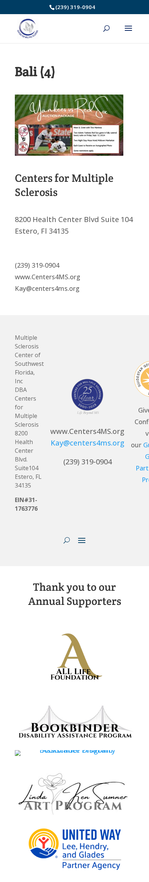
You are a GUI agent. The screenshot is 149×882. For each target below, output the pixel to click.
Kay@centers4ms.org (87, 443)
